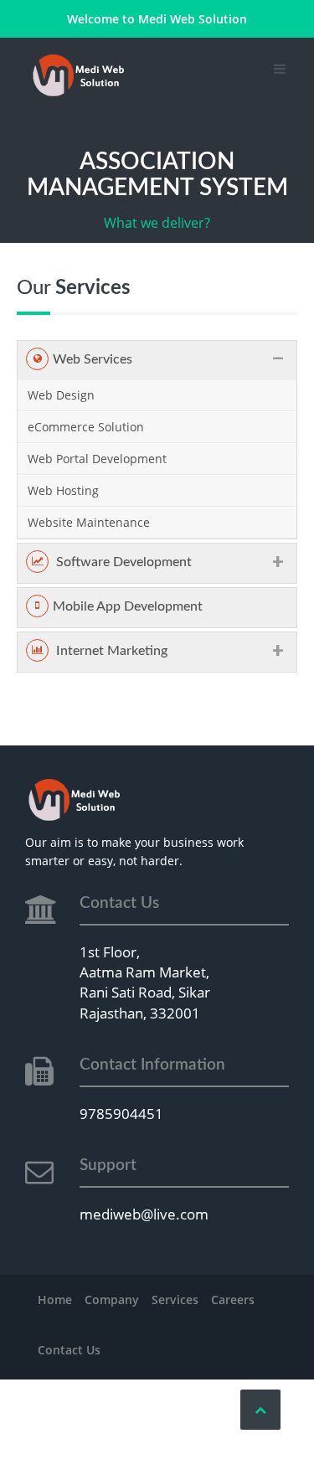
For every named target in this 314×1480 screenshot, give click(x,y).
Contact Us (69, 1350)
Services (175, 1299)
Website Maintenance (89, 522)
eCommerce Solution (86, 427)
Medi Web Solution (192, 19)
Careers (233, 1299)
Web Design (61, 395)
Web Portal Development (97, 459)
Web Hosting (63, 490)
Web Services (92, 359)
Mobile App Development (128, 606)
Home (55, 1299)
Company (112, 1299)
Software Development (122, 562)
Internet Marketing (110, 650)
